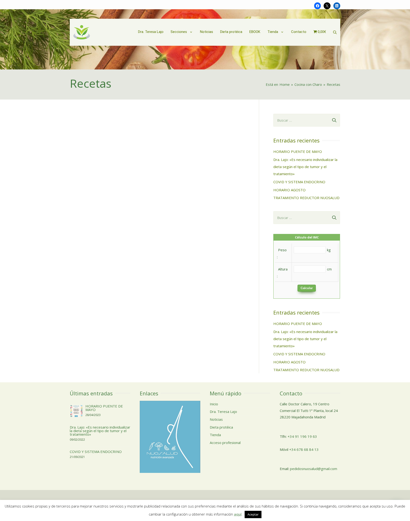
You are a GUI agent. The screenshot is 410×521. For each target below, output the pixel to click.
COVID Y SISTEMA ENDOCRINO (299, 181)
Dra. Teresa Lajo (223, 411)
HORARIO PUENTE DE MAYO (297, 151)
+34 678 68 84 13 (304, 449)
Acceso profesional (225, 442)
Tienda (215, 434)
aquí (238, 514)
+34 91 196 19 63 (302, 436)
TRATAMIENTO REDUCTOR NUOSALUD (306, 197)
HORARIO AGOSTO (289, 189)
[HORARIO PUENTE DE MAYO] (76, 410)
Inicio (214, 404)
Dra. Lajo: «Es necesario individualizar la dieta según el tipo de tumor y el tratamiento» (305, 166)
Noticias (216, 419)
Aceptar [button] (253, 514)
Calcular (307, 288)
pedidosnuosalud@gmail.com (313, 468)
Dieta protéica (221, 427)
